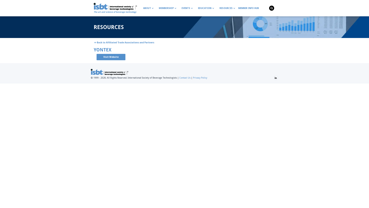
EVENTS (186, 8)
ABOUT (147, 8)
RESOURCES (226, 8)
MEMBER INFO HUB (248, 8)
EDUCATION (204, 8)
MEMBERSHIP (166, 8)
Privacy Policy (200, 77)
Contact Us (185, 77)
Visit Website (111, 57)
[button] (148, 8)
